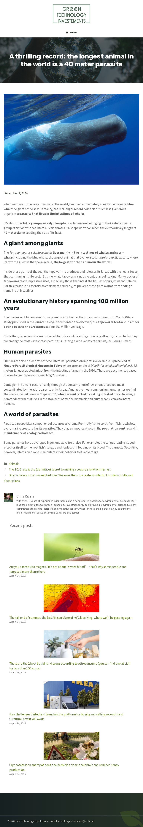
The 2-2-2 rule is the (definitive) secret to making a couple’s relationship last (60, 469)
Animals (14, 464)
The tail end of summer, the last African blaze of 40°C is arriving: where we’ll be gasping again (70, 618)
